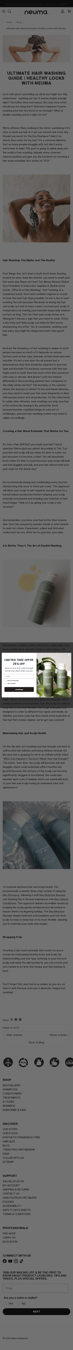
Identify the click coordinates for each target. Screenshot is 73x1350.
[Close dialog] (68, 655)
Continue (19, 689)
